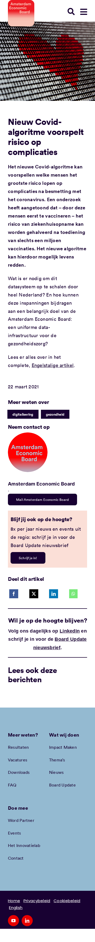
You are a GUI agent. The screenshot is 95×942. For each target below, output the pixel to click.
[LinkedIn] (53, 594)
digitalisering (23, 414)
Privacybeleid (36, 900)
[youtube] (13, 920)
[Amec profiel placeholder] (28, 435)
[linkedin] (27, 920)
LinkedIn (70, 631)
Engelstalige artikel (53, 365)
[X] (34, 594)
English (15, 907)
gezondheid (55, 414)
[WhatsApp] (73, 594)
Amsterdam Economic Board (41, 484)
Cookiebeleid (67, 900)
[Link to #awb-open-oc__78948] (83, 12)
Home (14, 900)
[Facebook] (14, 594)
